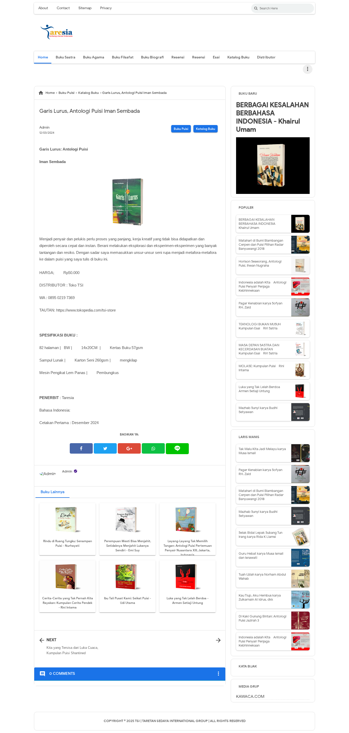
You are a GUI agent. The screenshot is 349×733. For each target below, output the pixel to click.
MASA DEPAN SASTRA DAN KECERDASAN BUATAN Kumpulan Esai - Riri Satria (259, 349)
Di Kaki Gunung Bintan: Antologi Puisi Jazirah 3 (262, 618)
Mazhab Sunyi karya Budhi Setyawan (258, 410)
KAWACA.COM (250, 696)
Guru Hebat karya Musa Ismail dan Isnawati (261, 555)
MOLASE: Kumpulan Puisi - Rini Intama (261, 368)
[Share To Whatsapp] (153, 448)
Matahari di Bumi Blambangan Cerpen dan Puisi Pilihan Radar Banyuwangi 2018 (261, 244)
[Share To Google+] (129, 448)
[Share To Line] (177, 448)
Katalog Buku (205, 129)
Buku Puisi (181, 129)
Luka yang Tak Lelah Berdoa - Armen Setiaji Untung (260, 389)
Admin (67, 471)
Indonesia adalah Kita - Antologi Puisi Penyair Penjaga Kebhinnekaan (262, 286)
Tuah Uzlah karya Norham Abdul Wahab (262, 576)
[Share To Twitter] (105, 448)
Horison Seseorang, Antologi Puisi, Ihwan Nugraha (260, 263)
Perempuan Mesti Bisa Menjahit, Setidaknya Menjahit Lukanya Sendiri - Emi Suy (127, 545)
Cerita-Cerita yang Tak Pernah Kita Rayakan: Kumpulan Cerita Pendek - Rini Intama (67, 602)
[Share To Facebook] (81, 448)
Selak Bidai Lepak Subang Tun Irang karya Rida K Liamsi (260, 534)
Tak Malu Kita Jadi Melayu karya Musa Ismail (262, 451)
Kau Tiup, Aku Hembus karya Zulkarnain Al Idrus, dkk (260, 597)
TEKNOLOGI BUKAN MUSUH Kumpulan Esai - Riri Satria (260, 326)
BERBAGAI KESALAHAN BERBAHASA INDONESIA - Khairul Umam (272, 117)
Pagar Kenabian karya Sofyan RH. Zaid (260, 305)
